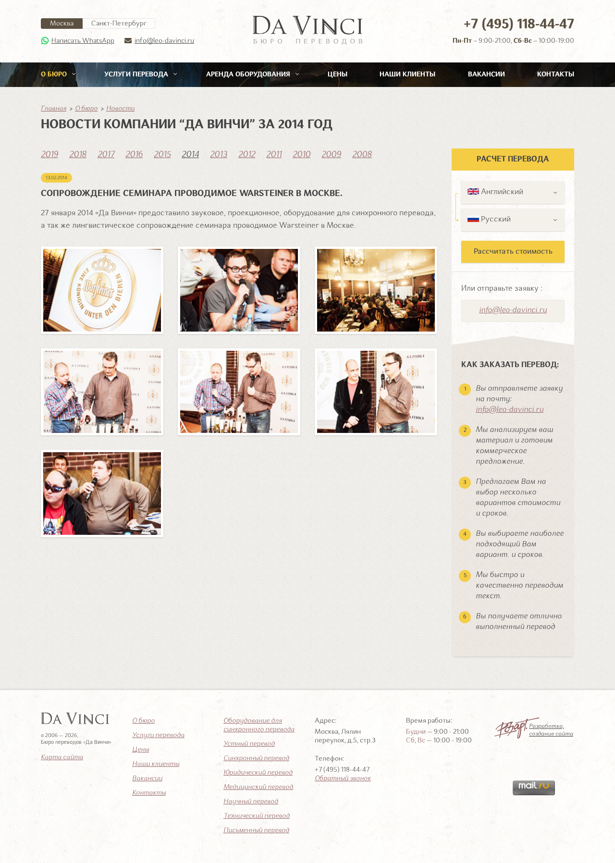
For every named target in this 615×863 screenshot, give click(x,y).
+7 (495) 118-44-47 (519, 25)
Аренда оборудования (249, 74)
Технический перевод (256, 816)
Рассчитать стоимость (513, 252)
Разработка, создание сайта (551, 730)
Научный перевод (250, 801)
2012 (246, 154)
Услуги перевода (137, 74)
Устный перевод (249, 743)
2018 (77, 154)
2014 (190, 154)
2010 (301, 154)
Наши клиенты (407, 74)
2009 (331, 154)
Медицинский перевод (258, 787)
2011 (274, 154)
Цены (337, 74)
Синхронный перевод (256, 758)
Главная (53, 108)
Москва (62, 23)
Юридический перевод (258, 772)
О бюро (55, 74)
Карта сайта (62, 757)
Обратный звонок (343, 778)
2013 (218, 154)
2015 (162, 154)
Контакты (555, 74)
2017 (106, 154)
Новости (120, 108)
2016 (134, 154)
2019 (49, 154)
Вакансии (486, 74)
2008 (362, 154)
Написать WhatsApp (82, 40)
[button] (513, 192)
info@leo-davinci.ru (164, 40)
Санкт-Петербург (119, 23)
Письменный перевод (256, 830)
